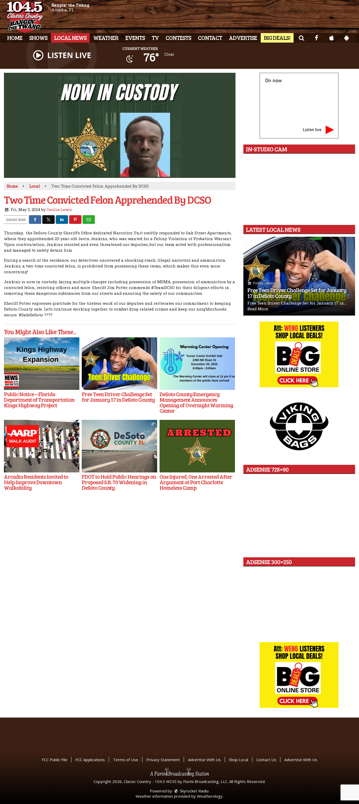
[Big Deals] (299, 675)
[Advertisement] (299, 354)
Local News (70, 38)
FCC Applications (90, 759)
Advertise (243, 38)
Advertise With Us (204, 759)
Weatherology (210, 796)
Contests (178, 38)
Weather (106, 38)
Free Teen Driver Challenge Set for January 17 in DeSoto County (296, 293)
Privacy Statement (163, 759)
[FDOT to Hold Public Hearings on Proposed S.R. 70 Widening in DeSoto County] (119, 446)
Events (135, 38)
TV (155, 38)
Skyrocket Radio (194, 790)
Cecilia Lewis (59, 209)
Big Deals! (277, 38)
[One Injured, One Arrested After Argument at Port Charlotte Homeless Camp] (197, 446)
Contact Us (266, 759)
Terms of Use (125, 759)
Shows (38, 38)
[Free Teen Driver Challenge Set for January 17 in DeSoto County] (119, 363)
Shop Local (238, 759)
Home (14, 38)
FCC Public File (54, 759)
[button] (301, 38)
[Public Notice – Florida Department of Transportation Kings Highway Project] (41, 363)
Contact (210, 38)
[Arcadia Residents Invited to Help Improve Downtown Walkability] (41, 446)
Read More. (258, 308)
